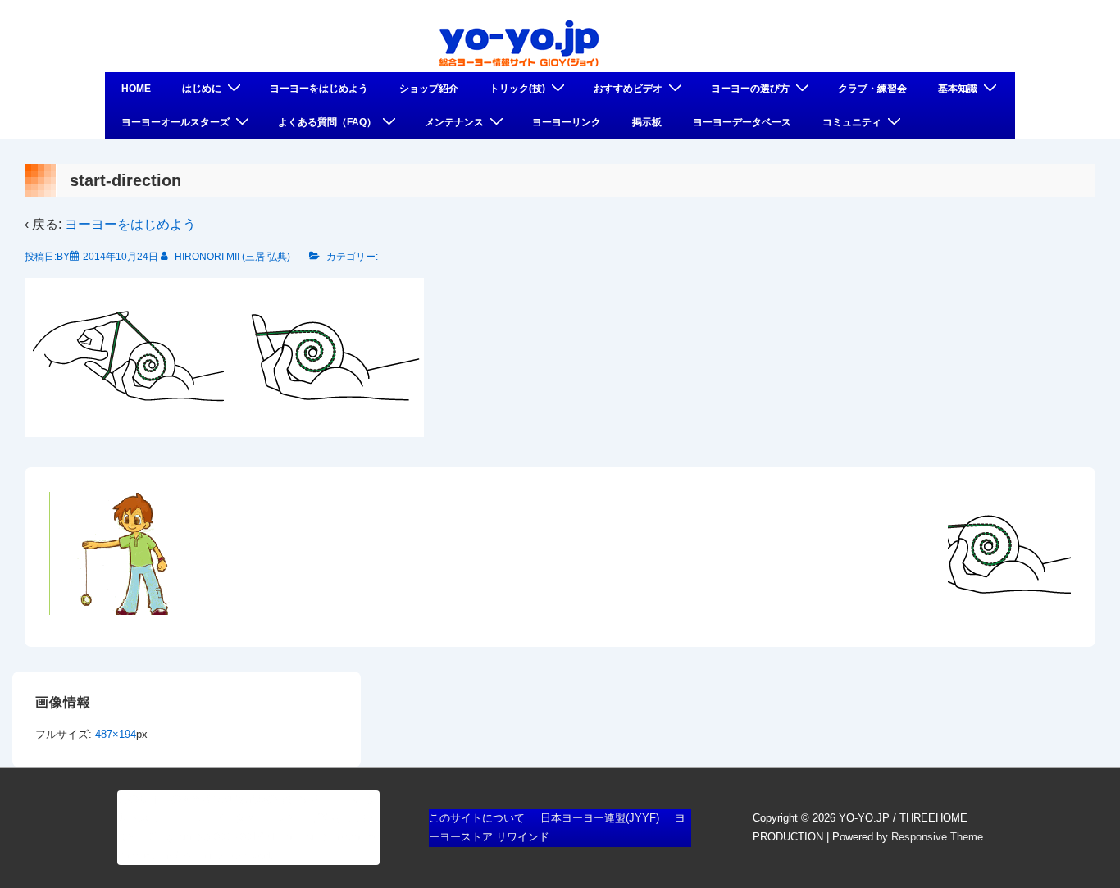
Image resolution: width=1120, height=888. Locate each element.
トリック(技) (517, 88)
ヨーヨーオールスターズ (175, 122)
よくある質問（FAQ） (327, 122)
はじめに (201, 88)
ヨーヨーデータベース (742, 122)
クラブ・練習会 (872, 88)
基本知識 (957, 88)
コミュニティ (851, 122)
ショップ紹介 (428, 88)
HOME (136, 88)
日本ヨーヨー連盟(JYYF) (599, 818)
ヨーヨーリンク (566, 122)
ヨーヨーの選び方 (750, 88)
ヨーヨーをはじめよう (319, 88)
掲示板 (647, 122)
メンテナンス (454, 122)
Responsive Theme (937, 837)
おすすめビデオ (628, 88)
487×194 (115, 734)
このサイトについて (477, 818)
